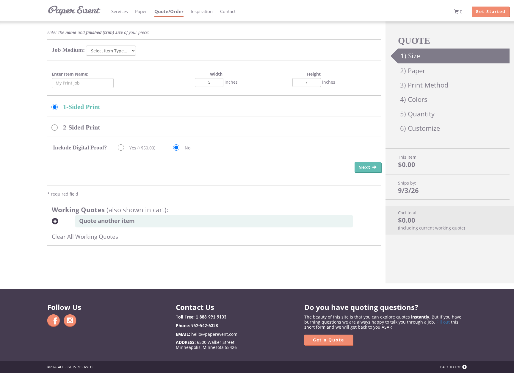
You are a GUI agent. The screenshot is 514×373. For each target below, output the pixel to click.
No (187, 148)
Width (216, 74)
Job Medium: (68, 50)
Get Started (491, 11)
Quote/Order (169, 11)
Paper (141, 11)
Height (314, 74)
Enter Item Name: (70, 74)
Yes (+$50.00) (141, 148)
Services (119, 11)
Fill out (443, 322)
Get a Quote (328, 340)
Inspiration (202, 11)
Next (365, 167)
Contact (228, 11)
